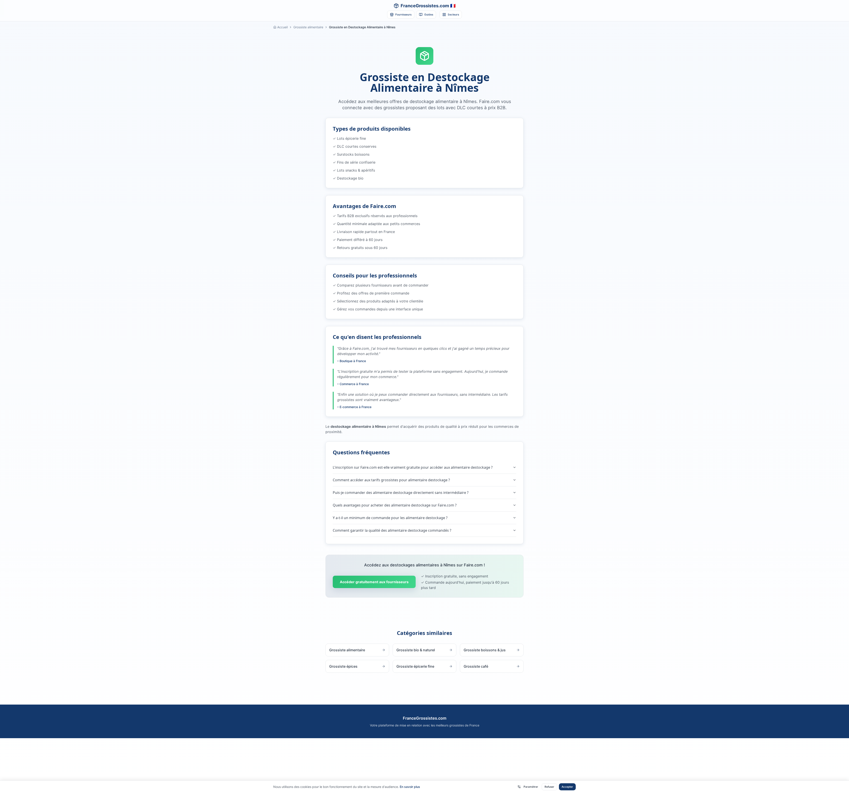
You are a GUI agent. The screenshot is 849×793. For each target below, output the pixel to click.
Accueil (282, 27)
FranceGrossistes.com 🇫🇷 (428, 5)
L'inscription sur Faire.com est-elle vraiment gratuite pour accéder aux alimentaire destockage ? (413, 467)
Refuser (549, 786)
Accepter (567, 786)
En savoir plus (410, 787)
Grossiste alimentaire (308, 27)
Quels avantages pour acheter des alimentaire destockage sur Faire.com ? (395, 505)
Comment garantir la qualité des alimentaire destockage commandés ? (392, 530)
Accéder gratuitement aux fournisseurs (374, 582)
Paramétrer (531, 786)
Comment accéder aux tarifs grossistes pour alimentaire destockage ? (391, 480)
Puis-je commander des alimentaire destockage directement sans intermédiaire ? (400, 492)
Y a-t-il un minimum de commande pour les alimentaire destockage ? (390, 517)
